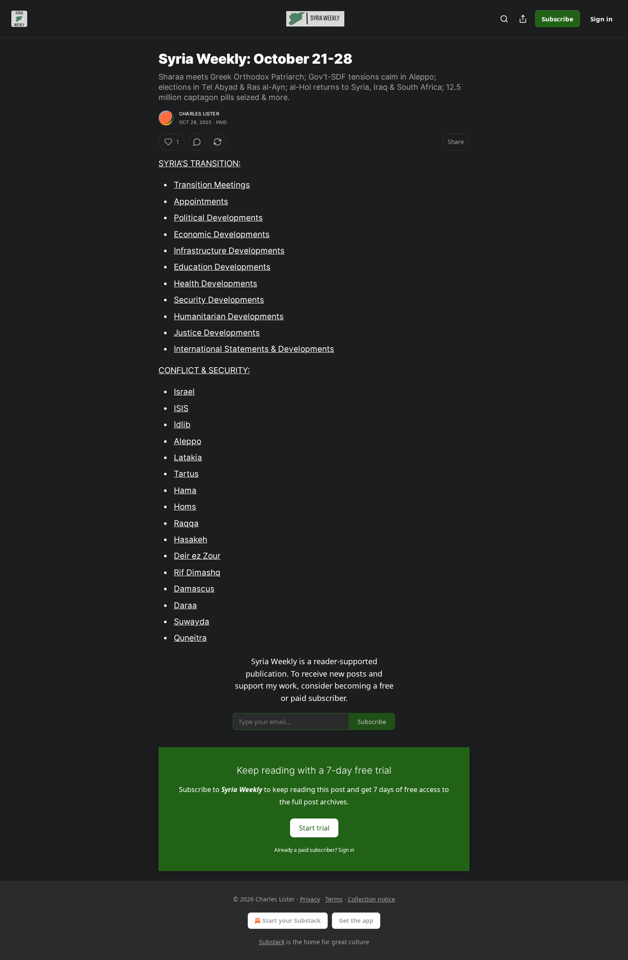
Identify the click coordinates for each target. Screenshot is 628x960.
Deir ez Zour (197, 556)
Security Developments (219, 300)
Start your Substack (291, 920)
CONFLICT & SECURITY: (204, 370)
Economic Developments (222, 234)
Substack (272, 942)
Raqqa (186, 523)
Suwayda (191, 622)
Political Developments (218, 218)
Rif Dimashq (197, 572)
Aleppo (187, 441)
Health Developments (215, 284)
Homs (185, 507)
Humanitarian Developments (229, 316)
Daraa (185, 605)
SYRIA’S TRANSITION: (199, 163)
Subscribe (557, 19)
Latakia (188, 457)
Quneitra (190, 638)
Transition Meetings (212, 185)
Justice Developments (217, 333)
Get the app (356, 920)
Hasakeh (190, 540)
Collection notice (371, 899)
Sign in (601, 19)
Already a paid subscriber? (314, 850)
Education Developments (222, 267)
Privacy (310, 899)
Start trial (314, 827)
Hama (185, 490)
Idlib (182, 425)
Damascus (194, 589)
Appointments (201, 201)
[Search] (504, 18)
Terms (334, 899)
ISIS (181, 408)
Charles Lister (199, 114)
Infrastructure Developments (229, 251)
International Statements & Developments (254, 349)
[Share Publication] (522, 18)
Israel (184, 392)
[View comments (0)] (196, 141)
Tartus (186, 474)
